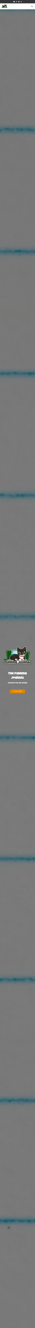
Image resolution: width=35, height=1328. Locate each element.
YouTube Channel (17, 691)
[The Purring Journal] (5, 6)
